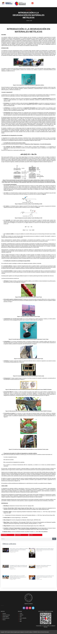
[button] (32, 3)
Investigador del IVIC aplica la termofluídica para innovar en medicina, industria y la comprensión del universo (18, 566)
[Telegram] (33, 608)
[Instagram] (27, 608)
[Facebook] (24, 608)
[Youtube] (30, 608)
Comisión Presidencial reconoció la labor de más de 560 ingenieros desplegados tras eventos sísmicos (45, 577)
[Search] (54, 539)
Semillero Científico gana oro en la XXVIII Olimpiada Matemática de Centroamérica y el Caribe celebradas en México (18, 577)
